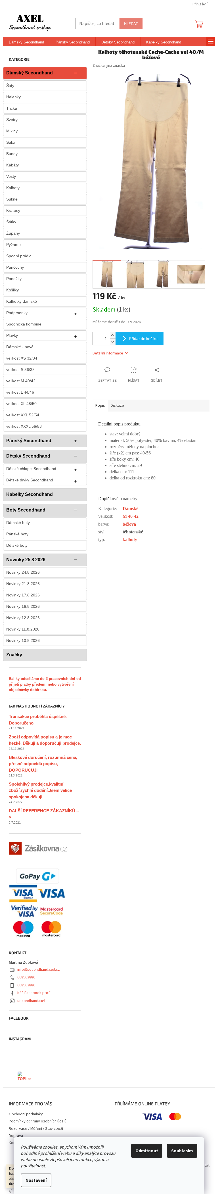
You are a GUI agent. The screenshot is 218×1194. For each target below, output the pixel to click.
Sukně (12, 199)
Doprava (16, 1136)
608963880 (26, 977)
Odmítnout (146, 1151)
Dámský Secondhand (29, 72)
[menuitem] (26, 42)
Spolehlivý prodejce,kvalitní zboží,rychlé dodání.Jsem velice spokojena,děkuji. (40, 790)
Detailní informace (108, 353)
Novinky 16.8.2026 (23, 606)
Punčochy (15, 267)
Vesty (11, 176)
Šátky (11, 222)
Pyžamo (13, 244)
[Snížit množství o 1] (113, 342)
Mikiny (12, 131)
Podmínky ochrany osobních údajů (37, 1121)
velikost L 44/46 (20, 392)
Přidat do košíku (143, 338)
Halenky (13, 97)
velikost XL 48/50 (21, 403)
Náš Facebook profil (34, 993)
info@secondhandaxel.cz (38, 969)
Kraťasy (13, 210)
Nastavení (36, 1180)
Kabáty (12, 165)
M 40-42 (131, 516)
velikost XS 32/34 (21, 358)
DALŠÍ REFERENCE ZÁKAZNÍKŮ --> (44, 814)
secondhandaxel (31, 1001)
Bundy (12, 153)
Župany (13, 233)
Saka (10, 142)
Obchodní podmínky (26, 1114)
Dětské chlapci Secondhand (31, 468)
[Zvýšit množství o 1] (113, 335)
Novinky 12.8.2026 (23, 617)
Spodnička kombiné (23, 324)
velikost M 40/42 (20, 381)
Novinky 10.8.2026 (23, 640)
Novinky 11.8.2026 (22, 629)
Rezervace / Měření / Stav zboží (36, 1129)
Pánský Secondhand (28, 440)
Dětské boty (17, 545)
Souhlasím (182, 1151)
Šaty (10, 85)
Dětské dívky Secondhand (29, 480)
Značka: (109, 65)
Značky (14, 654)
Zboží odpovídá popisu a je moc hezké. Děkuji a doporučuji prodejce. (45, 740)
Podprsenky (17, 312)
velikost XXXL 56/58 (24, 426)
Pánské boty (17, 534)
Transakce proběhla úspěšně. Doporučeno (38, 719)
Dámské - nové (19, 347)
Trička (11, 108)
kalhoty (130, 539)
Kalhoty (13, 187)
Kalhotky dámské (21, 301)
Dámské (130, 508)
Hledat (131, 23)
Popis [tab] (100, 405)
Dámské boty (18, 522)
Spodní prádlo (19, 256)
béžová (129, 524)
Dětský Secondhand (28, 456)
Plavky (12, 335)
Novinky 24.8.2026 (23, 572)
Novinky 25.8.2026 (25, 559)
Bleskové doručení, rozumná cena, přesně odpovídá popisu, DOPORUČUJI (43, 764)
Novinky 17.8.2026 (23, 595)
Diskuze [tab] (117, 405)
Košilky (12, 290)
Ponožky (14, 278)
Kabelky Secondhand (29, 494)
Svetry (12, 119)
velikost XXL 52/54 (22, 415)
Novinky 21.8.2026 (23, 583)
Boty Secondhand (25, 510)
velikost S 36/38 (20, 369)
